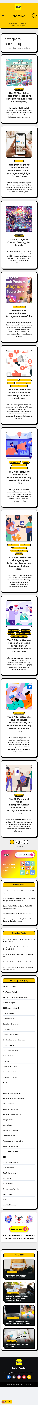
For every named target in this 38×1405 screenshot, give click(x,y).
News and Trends (9, 1136)
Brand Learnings (25, 630)
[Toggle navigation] (3, 15)
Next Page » (19, 846)
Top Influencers (19, 795)
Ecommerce (7, 1061)
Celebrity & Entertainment (11, 1024)
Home (9, 48)
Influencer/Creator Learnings (12, 1114)
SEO (4, 1157)
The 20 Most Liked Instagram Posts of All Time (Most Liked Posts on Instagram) (19, 97)
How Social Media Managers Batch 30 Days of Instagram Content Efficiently (17, 1298)
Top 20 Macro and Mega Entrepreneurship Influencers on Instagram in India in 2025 (19, 806)
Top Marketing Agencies (11, 1189)
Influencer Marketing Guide (23, 383)
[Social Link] (9, 1377)
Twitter (5, 1199)
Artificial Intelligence (9, 1003)
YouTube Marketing (9, 1205)
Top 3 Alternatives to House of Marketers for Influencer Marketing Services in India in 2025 (19, 645)
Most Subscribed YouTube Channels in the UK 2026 (16, 1276)
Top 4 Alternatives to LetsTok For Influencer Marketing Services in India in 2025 (19, 394)
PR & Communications (11, 1152)
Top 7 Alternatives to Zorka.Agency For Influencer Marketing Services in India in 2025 (19, 563)
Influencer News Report (11, 1109)
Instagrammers (19, 89)
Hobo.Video (18, 15)
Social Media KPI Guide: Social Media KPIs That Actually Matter (18, 1322)
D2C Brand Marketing (10, 1050)
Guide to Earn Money (25, 380)
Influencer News (8, 1104)
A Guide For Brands (12, 380)
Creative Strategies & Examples (14, 1040)
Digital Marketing (8, 1056)
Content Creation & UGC (11, 1034)
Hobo (5, 1082)
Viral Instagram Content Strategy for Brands (19, 242)
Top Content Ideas (9, 1178)
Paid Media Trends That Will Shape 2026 (17, 913)
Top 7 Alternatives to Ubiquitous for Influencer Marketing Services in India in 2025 (19, 477)
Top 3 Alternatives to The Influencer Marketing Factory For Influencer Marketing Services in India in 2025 (19, 724)
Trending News (8, 1194)
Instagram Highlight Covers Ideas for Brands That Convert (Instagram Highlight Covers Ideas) (19, 170)
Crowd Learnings (8, 1045)
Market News (19, 553)
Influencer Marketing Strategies (19, 385)
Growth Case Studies (10, 1066)
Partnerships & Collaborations (13, 1141)
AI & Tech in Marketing (10, 992)
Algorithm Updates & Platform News (15, 997)
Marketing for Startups (10, 1130)
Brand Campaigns (25, 544)
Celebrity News (8, 1029)
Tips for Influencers (9, 1173)
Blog (14, 48)
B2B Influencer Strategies (11, 1008)
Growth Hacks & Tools (10, 1072)
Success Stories (8, 1168)
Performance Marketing (11, 1146)
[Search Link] (34, 15)
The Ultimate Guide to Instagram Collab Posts (18, 962)
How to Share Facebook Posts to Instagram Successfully (19, 313)
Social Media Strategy (19, 306)
